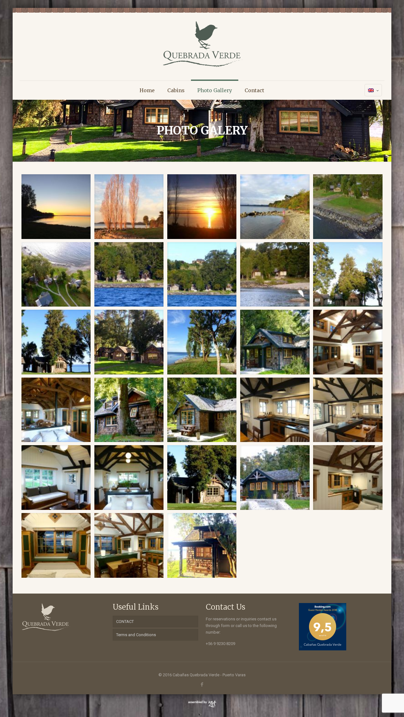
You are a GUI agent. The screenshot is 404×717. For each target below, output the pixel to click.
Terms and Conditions (136, 634)
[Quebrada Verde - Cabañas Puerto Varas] (202, 44)
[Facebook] (202, 684)
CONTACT (125, 621)
